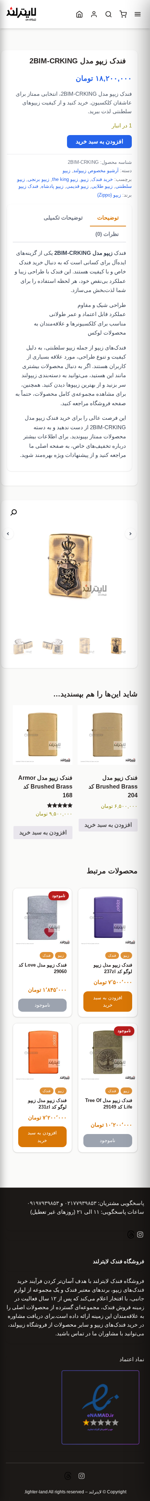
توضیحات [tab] (108, 217)
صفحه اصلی (49, 446)
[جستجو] (108, 14)
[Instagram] (139, 1235)
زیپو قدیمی (77, 186)
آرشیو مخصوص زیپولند (96, 170)
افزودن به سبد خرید (99, 141)
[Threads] (130, 1235)
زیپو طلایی (101, 186)
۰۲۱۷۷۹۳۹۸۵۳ (80, 1203)
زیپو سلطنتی (60, 347)
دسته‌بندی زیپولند (41, 375)
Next (130, 533)
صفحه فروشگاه (108, 403)
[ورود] (93, 14)
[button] (13, 512)
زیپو (66, 170)
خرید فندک (102, 179)
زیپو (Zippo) (109, 195)
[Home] (79, 14)
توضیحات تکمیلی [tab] (63, 217)
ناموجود (42, 1005)
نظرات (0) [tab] (107, 234)
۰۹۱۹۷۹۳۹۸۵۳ (43, 1203)
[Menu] (137, 14)
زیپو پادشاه (52, 186)
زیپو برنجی (38, 179)
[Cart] (123, 14)
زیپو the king (65, 179)
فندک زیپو (28, 186)
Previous (8, 533)
